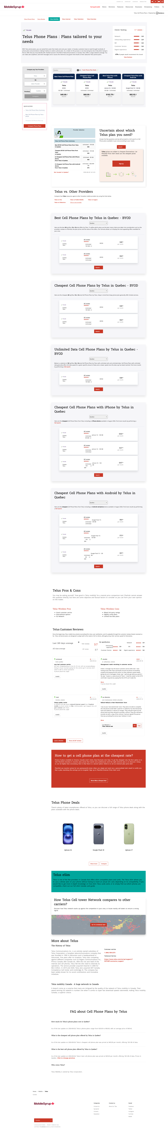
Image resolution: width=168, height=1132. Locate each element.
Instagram (131, 1111)
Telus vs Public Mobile (76, 200)
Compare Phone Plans (34, 126)
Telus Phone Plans (29, 19)
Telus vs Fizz (58, 200)
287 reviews (87, 239)
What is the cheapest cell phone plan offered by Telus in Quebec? (76, 1035)
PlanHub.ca (43, 1126)
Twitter (130, 1109)
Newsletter (96, 1114)
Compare (35, 96)
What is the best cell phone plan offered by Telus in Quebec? (74, 1049)
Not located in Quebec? (61, 172)
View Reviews (128, 57)
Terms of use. (55, 1124)
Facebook (131, 1106)
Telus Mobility (54, 19)
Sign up (121, 163)
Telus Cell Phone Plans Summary (35, 110)
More (102, 682)
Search (120, 147)
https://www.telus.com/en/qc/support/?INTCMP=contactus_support (118, 960)
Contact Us (96, 1106)
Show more (93, 864)
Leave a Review (58, 740)
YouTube (131, 1114)
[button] (79, 70)
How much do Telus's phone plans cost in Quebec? (70, 1022)
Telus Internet (66, 19)
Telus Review (41, 19)
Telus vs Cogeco (93, 200)
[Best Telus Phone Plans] (63, 241)
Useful (57, 676)
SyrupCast (96, 1109)
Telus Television (78, 19)
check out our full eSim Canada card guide (78, 886)
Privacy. (49, 1124)
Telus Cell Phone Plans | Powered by (145, 13)
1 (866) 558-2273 (109, 953)
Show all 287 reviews (75, 740)
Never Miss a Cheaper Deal (98, 780)
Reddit (130, 1116)
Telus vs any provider (76, 202)
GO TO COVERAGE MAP (98, 925)
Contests (96, 1111)
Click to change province (66, 1058)
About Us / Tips (113, 1106)
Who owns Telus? (58, 1065)
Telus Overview (91, 19)
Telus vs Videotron (60, 202)
